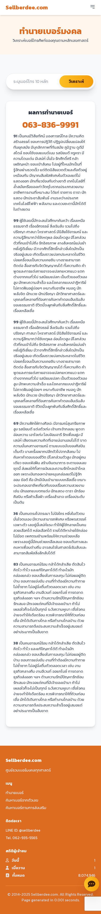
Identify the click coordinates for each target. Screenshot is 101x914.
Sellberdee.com (27, 7)
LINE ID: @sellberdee (23, 830)
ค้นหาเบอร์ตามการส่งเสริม (26, 807)
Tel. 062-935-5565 (21, 838)
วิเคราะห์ (76, 81)
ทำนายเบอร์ (14, 792)
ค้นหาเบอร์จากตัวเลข (22, 800)
